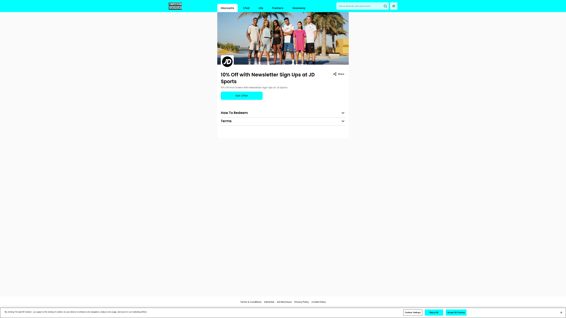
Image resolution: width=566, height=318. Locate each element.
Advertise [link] (269, 301)
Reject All (434, 312)
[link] (175, 6)
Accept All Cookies (456, 312)
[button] (393, 6)
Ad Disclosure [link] (284, 301)
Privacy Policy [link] (301, 301)
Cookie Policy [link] (318, 301)
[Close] (561, 312)
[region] (283, 313)
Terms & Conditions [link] (250, 301)
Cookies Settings (413, 312)
